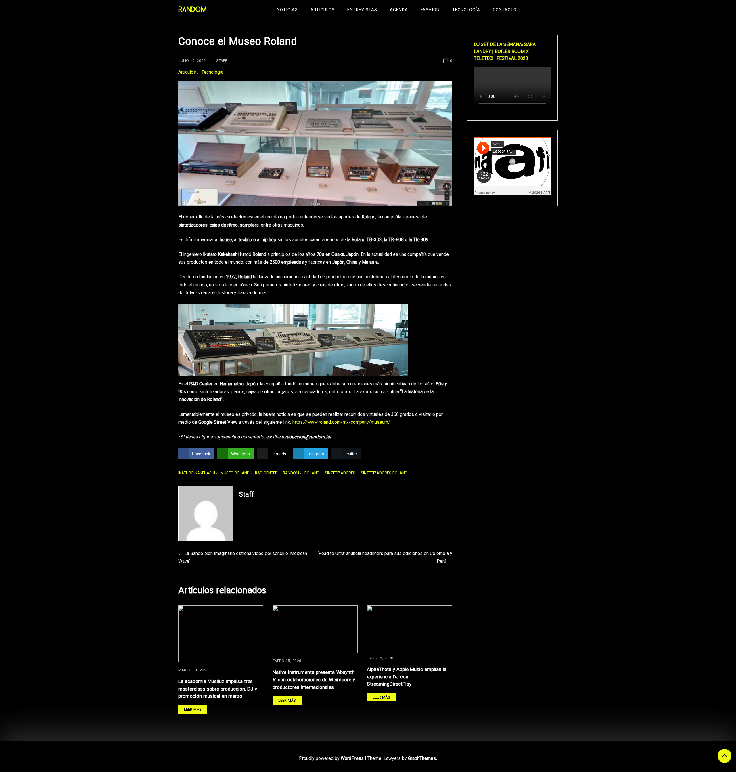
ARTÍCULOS (322, 10)
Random (291, 473)
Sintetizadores (340, 473)
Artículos (187, 72)
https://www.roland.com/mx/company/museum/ (341, 422)
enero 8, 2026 (380, 658)
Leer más (193, 710)
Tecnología (212, 72)
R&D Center (266, 473)
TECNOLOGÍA (466, 10)
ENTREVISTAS (362, 10)
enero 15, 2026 (287, 661)
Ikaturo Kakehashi (196, 473)
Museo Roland (235, 473)
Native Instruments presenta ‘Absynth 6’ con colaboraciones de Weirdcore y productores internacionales (314, 680)
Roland (311, 473)
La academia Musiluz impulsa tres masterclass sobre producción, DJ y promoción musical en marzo (217, 689)
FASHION (430, 10)
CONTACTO (505, 10)
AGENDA (399, 10)
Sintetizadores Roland (384, 473)
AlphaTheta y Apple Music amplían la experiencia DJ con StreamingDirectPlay (406, 677)
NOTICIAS (287, 10)
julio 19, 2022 (192, 61)
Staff (221, 61)
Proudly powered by (331, 759)
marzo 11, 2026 (193, 670)
